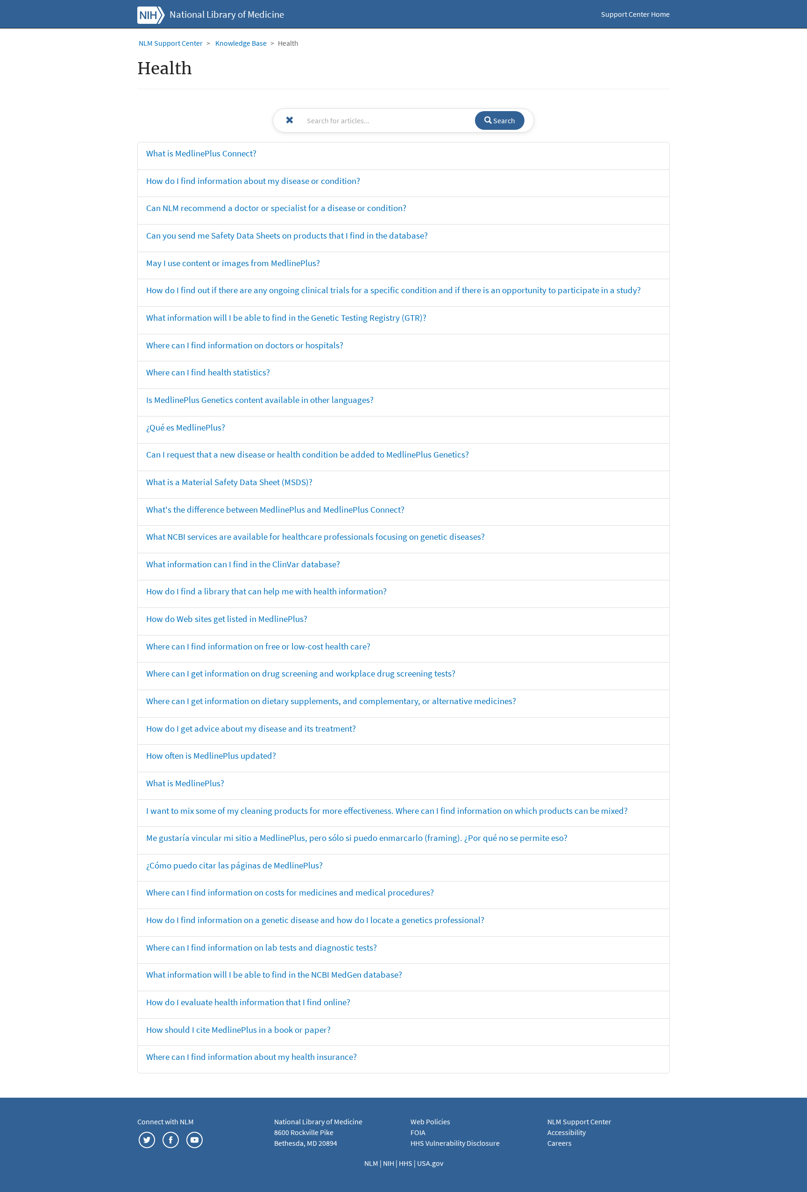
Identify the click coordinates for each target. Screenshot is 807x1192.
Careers (559, 1143)
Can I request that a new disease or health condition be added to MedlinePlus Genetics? (307, 454)
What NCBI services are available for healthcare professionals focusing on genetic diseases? (315, 536)
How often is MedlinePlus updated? (211, 755)
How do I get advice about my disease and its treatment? (251, 728)
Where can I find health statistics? (208, 372)
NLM (372, 1163)
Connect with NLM (165, 1121)
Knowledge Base (241, 43)
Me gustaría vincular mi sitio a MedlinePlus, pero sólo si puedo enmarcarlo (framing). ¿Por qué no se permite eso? (356, 837)
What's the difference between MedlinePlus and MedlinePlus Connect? (275, 509)
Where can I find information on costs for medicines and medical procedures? (290, 892)
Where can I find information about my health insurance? (251, 1056)
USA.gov (430, 1163)
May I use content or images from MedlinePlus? (233, 262)
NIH (389, 1163)
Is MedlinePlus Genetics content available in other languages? (260, 399)
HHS (406, 1163)
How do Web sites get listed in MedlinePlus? (226, 618)
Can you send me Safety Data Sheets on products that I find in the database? (287, 235)
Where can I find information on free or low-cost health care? (258, 646)
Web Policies (430, 1121)
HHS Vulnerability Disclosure (455, 1143)
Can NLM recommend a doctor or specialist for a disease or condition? (276, 207)
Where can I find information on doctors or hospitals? (244, 345)
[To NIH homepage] (151, 14)
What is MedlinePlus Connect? (201, 153)
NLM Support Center (171, 43)
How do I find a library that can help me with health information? (266, 591)
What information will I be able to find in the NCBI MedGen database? (274, 974)
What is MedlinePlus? (185, 783)
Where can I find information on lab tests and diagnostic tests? (261, 947)
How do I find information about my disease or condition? (253, 180)
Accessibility (566, 1132)
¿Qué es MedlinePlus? (185, 427)
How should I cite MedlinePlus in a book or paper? (238, 1029)
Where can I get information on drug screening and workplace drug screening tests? (300, 673)
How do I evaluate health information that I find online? (248, 1002)
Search (503, 120)
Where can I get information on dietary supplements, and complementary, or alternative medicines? (331, 700)
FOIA (418, 1132)
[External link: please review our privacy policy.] (147, 1139)
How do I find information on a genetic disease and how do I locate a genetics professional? (315, 919)
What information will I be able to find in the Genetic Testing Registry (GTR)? (286, 317)
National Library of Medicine (227, 14)
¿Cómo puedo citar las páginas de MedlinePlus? (234, 865)
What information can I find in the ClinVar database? (243, 564)
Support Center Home (635, 14)
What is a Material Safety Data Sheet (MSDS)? (229, 481)
